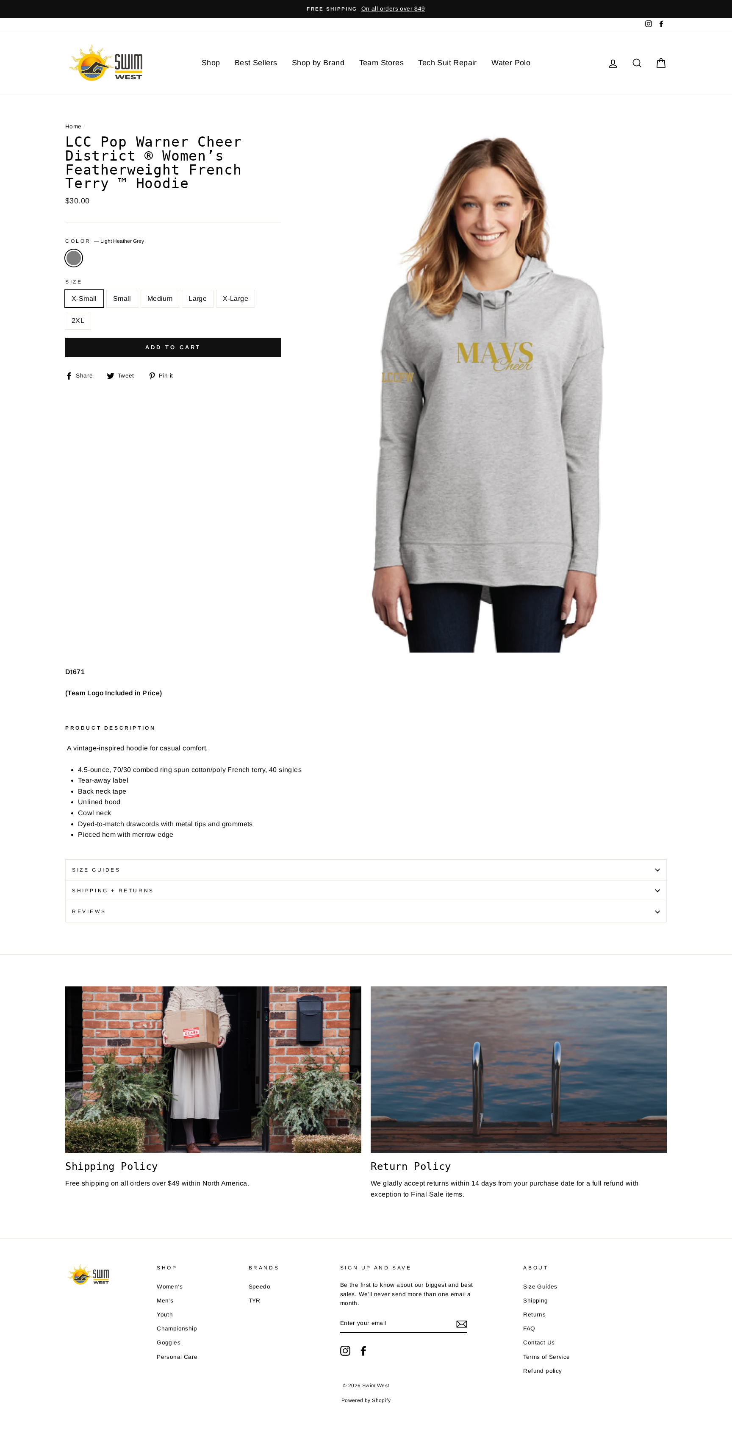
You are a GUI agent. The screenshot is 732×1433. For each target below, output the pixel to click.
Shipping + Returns (113, 891)
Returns (534, 1314)
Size (73, 282)
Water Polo (510, 62)
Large (198, 298)
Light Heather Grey (73, 258)
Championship (177, 1328)
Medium (159, 298)
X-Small (84, 298)
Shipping (535, 1300)
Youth (165, 1314)
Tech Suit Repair (447, 62)
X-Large (235, 298)
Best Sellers (256, 62)
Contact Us (539, 1342)
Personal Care (177, 1357)
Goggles (168, 1342)
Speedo (259, 1286)
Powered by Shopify (366, 1400)
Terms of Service (546, 1357)
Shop (211, 62)
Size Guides (96, 870)
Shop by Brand (318, 62)
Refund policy (542, 1371)
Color (104, 241)
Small (122, 298)
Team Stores (381, 62)
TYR (255, 1300)
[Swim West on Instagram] (345, 1351)
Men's (165, 1300)
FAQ (529, 1328)
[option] (366, 9)
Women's (170, 1286)
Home (73, 126)
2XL (78, 320)
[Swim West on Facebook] (363, 1351)
